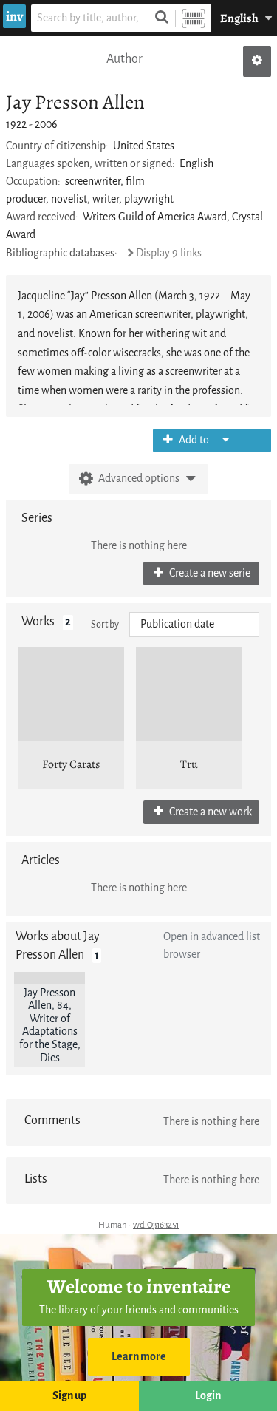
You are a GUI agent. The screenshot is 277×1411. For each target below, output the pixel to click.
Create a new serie (208, 573)
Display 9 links (169, 253)
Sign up (69, 1396)
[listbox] (194, 624)
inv (14, 16)
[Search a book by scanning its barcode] (193, 18)
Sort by (105, 624)
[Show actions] (257, 61)
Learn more (139, 1357)
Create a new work (209, 812)
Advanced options (138, 479)
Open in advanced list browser (211, 946)
